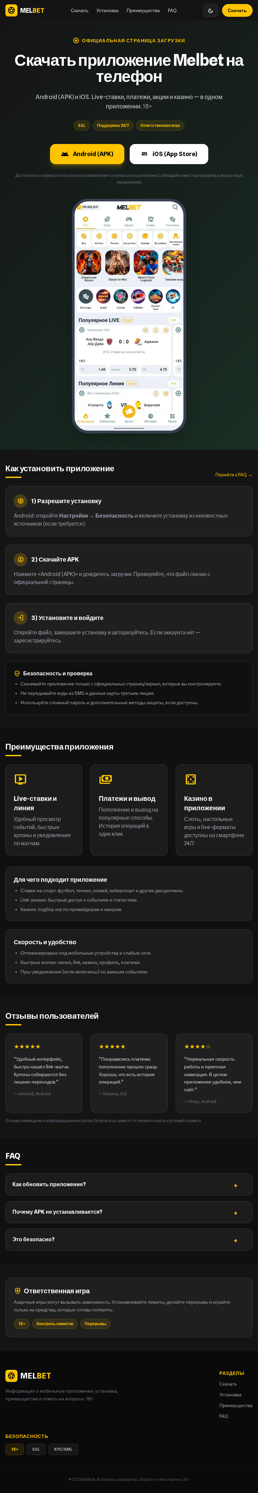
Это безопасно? (33, 1239)
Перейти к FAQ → (234, 474)
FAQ (172, 10)
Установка (107, 10)
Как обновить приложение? (49, 1184)
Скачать (79, 10)
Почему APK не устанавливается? (57, 1212)
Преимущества (143, 10)
